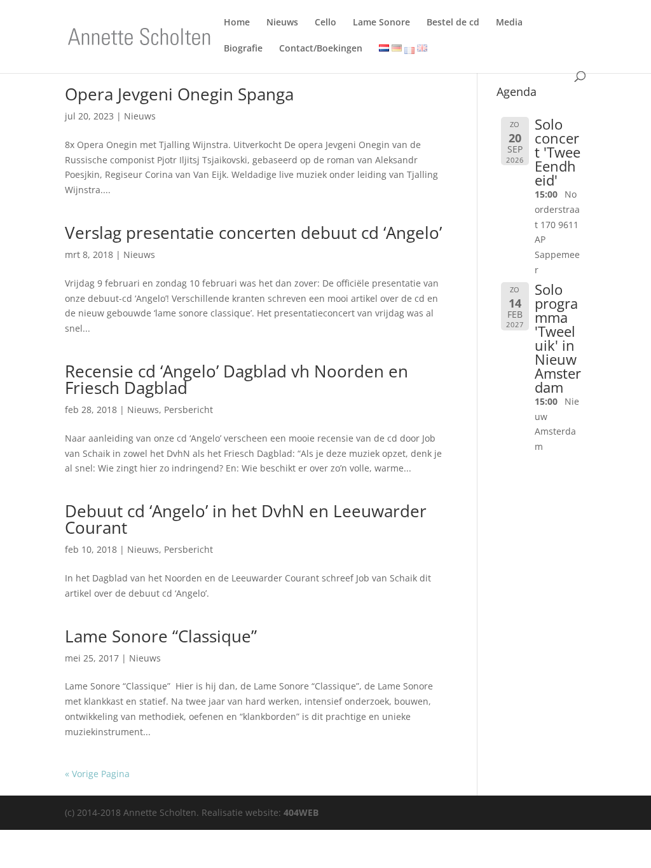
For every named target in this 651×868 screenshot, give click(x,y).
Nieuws (282, 24)
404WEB (301, 812)
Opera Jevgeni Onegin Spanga (179, 94)
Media (509, 24)
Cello (325, 24)
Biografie (243, 50)
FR (409, 50)
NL (382, 49)
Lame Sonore (381, 24)
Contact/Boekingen (320, 50)
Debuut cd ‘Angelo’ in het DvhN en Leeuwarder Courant (246, 519)
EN (420, 49)
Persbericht (188, 409)
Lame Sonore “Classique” (161, 636)
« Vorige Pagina (97, 774)
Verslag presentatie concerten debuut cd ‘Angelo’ (253, 232)
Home (237, 24)
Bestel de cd (453, 24)
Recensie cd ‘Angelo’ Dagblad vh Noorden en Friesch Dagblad (236, 379)
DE (395, 49)
